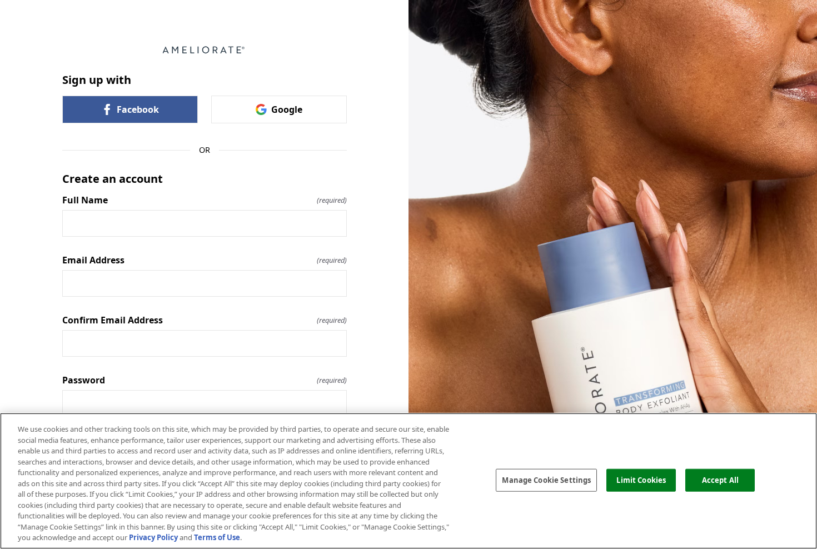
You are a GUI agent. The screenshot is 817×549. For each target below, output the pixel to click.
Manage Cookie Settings (546, 480)
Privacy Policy (153, 537)
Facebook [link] (138, 109)
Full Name (204, 200)
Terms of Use (217, 537)
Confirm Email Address (204, 320)
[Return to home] (204, 50)
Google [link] (286, 109)
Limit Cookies (641, 480)
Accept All (720, 480)
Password (204, 380)
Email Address (204, 260)
